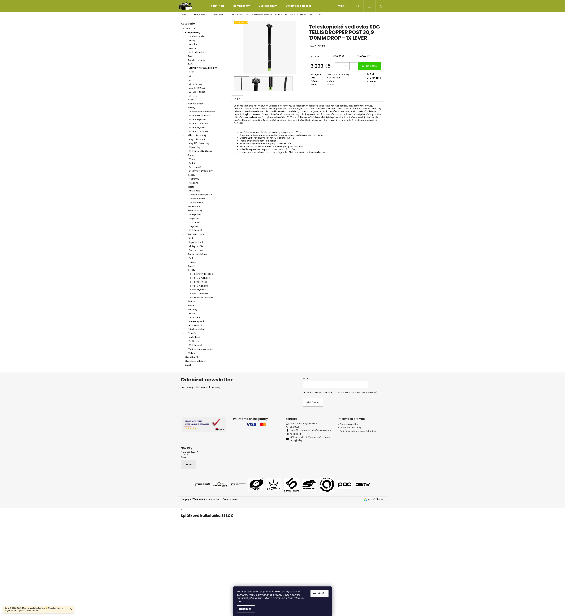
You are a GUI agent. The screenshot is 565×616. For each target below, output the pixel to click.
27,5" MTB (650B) (197, 87)
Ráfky (192, 238)
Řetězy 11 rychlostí (198, 289)
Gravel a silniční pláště (200, 194)
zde (239, 601)
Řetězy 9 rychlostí (198, 281)
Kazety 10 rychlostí (198, 123)
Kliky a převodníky (197, 135)
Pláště (191, 186)
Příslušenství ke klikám (200, 151)
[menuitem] (218, 6)
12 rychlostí (194, 226)
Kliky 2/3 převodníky (199, 143)
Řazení (191, 266)
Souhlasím (319, 593)
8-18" (191, 72)
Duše (190, 64)
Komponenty (192, 32)
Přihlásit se (313, 402)
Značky (188, 365)
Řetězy (191, 269)
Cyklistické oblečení (195, 361)
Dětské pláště (196, 202)
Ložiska (192, 262)
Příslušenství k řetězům (201, 297)
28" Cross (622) (197, 91)
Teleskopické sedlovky (338, 74)
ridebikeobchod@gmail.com (304, 423)
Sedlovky (192, 309)
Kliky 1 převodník (197, 139)
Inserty (192, 48)
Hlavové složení (196, 103)
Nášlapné (193, 182)
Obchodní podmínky (350, 427)
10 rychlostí (194, 218)
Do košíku (371, 66)
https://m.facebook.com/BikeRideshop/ (310, 430)
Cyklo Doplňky (192, 357)
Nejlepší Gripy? (189, 452)
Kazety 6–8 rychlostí (199, 115)
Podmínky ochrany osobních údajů (358, 431)
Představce (194, 206)
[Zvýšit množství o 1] (353, 66)
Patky (192, 258)
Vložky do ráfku (196, 246)
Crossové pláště (197, 198)
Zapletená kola (196, 242)
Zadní (192, 163)
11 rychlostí (194, 222)
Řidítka (191, 301)
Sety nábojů (195, 167)
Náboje (191, 155)
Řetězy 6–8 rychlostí (199, 277)
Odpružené (194, 317)
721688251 (295, 426)
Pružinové (194, 341)
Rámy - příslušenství (198, 254)
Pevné (192, 313)
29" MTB (193, 95)
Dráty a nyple (196, 250)
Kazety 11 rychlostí (198, 127)
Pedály (191, 174)
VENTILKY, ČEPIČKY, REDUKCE (203, 68)
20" (190, 75)
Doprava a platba (349, 424)
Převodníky (194, 147)
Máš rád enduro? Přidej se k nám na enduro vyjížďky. (310, 439)
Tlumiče (192, 333)
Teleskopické (196, 321)
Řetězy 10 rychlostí (198, 285)
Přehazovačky (195, 210)
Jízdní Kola (190, 28)
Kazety (191, 107)
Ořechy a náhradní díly (201, 170)
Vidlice (191, 353)
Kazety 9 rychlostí (198, 119)
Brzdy (191, 56)
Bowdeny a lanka (196, 60)
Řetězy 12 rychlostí (198, 293)
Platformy (194, 178)
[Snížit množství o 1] (338, 66)
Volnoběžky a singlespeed (202, 111)
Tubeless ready (196, 36)
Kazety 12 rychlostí (198, 131)
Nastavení (245, 609)
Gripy (191, 99)
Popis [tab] (237, 98)
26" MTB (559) (196, 83)
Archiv (188, 464)
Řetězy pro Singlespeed (201, 273)
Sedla (191, 305)
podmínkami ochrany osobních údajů (357, 392)
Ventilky (193, 44)
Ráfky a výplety (196, 234)
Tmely (192, 40)
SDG (369, 56)
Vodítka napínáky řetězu (200, 349)
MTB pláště (194, 190)
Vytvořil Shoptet (376, 499)
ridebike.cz (295, 433)
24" (190, 79)
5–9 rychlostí (195, 214)
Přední (192, 159)
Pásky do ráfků (196, 52)
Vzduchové (194, 337)
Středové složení (196, 329)
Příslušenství (195, 230)
